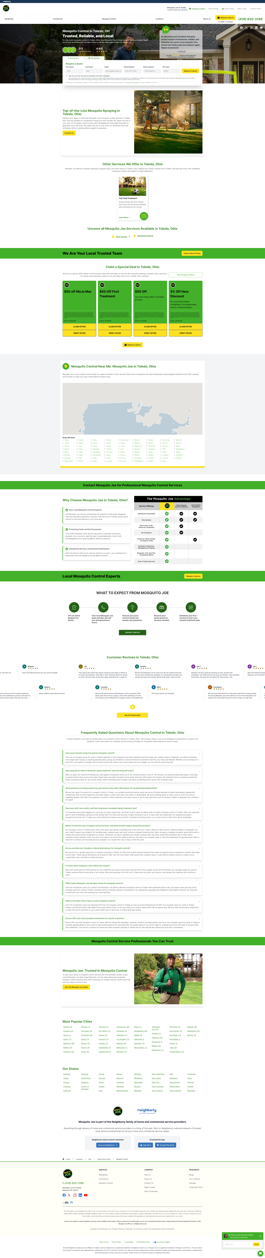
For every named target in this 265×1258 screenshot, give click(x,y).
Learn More (124, 217)
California (67, 1091)
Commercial (57, 19)
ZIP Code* (166, 67)
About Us (207, 19)
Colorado (84, 1074)
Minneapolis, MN (140, 1031)
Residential (9, 19)
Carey (80, 446)
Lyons (122, 449)
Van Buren (165, 458)
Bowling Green (69, 461)
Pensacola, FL (157, 1042)
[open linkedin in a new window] (256, 28)
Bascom (67, 446)
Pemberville (151, 446)
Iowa (100, 1091)
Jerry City (109, 452)
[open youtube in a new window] (261, 28)
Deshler (81, 461)
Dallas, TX (85, 1039)
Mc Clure (123, 458)
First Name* (70, 67)
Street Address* (148, 67)
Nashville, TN (139, 1043)
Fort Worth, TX (104, 1031)
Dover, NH (85, 1052)
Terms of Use (103, 1242)
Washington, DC (193, 1031)
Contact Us (69, 133)
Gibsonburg (96, 449)
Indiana (101, 1086)
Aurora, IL (67, 1035)
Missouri (137, 1086)
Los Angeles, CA (122, 1039)
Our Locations (194, 1179)
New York (156, 1082)
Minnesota (138, 1078)
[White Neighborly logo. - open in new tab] (7, 1)
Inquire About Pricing (192, 253)
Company (148, 1170)
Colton (80, 449)
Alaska (66, 1078)
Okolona (150, 440)
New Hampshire (158, 1074)
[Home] (64, 1159)
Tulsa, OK (173, 1048)
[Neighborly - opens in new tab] (71, 1202)
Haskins (108, 440)
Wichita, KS (191, 1035)
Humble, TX (103, 1043)
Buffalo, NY (67, 1048)
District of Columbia (85, 1087)
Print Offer (79, 333)
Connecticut (86, 1078)
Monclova (137, 449)
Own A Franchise (151, 1191)
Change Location (198, 9)
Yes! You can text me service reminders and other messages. (89, 76)
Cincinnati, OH (86, 1031)
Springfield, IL (175, 1039)
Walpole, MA (192, 1027)
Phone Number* (129, 67)
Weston (178, 452)
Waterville (179, 440)
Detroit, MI (85, 1048)
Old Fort (150, 443)
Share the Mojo (213, 9)
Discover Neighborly (108, 1145)
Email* (107, 67)
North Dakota (157, 1091)
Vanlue (164, 461)
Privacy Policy (98, 79)
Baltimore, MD (68, 1043)
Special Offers (229, 9)
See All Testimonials (132, 715)
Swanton (164, 443)
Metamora (137, 443)
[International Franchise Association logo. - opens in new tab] (66, 1203)
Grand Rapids (96, 452)
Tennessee (191, 1074)
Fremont (95, 446)
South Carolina (175, 1091)
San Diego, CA (175, 1035)
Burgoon (81, 443)
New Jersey (156, 1078)
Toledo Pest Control (103, 1159)
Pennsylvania (175, 1082)
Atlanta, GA (67, 1027)
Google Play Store (166, 1145)
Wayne (178, 446)
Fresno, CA (103, 1035)
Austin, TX (67, 1039)
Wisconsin (191, 1091)
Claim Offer (79, 327)
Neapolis (136, 455)
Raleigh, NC (156, 1046)
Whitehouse (179, 455)
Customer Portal (255, 9)
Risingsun (151, 455)
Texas (189, 1078)
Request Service (132, 632)
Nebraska (138, 1091)
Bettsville (67, 455)
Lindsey (122, 443)
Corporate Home (195, 1187)
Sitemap (192, 1183)
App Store (146, 1145)
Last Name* (89, 67)
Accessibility (129, 1242)
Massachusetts (122, 1091)
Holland (108, 446)
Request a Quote (227, 18)
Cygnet (81, 455)
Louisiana (120, 1082)
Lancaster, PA (121, 1031)
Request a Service (193, 576)
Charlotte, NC (68, 1052)
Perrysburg (151, 449)
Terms (89, 79)
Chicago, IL (85, 1027)
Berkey (67, 452)
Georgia (102, 1078)
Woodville (179, 458)
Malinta (122, 452)
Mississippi (138, 1082)
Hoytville (109, 449)
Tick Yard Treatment (128, 198)
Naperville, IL (139, 1039)
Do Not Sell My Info (143, 1242)
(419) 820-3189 (250, 19)
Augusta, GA (68, 1031)
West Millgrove (180, 449)
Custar (80, 452)
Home (68, 1159)
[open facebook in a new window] (241, 28)
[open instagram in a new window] (251, 28)
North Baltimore (138, 461)
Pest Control (121, 237)
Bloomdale (68, 458)
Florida (101, 1074)
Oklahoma (173, 1078)
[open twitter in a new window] (246, 28)
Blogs (191, 1175)
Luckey (122, 446)
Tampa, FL (174, 1043)
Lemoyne (109, 461)
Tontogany (165, 455)
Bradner (81, 440)
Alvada (67, 440)
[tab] (73, 58)
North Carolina (157, 1086)
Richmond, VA (175, 1027)
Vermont (190, 1082)
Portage (150, 452)
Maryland (120, 1086)
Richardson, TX (158, 1050)
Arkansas (66, 1086)
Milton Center (138, 446)
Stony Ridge (165, 440)
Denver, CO (85, 1043)
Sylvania (164, 446)
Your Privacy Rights (163, 1242)
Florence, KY (104, 1027)
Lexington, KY (121, 1035)
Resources (194, 1170)
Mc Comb (123, 461)
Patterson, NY (157, 1038)
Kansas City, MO (122, 1027)
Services (103, 1170)
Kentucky (120, 1078)
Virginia (190, 1086)
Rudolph (150, 461)
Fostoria (95, 443)
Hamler (95, 461)
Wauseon (178, 443)
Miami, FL (138, 1027)
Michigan (137, 1074)
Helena (108, 443)
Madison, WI (121, 1043)
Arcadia (67, 443)
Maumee (122, 455)
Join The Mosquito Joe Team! (76, 987)
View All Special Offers (185, 275)
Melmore (136, 440)
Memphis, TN (121, 1052)
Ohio (171, 1074)
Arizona (66, 1082)
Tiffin (163, 449)
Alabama (66, 1074)
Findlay (95, 440)
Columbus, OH (86, 1035)
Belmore (67, 449)
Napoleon (137, 452)
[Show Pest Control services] (129, 236)
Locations (160, 19)
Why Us (147, 1175)
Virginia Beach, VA (177, 1052)
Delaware (84, 1082)
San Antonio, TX (176, 1031)
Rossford (150, 458)
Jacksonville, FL (105, 1052)
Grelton (95, 458)
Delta (80, 458)
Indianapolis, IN (105, 1048)
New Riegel (137, 458)
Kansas (108, 455)
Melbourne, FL (122, 1048)
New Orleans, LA (140, 1048)
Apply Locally (242, 9)
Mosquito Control (109, 19)
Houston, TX (103, 1039)
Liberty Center (124, 440)
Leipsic (108, 458)
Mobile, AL (138, 1035)
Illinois (101, 1082)
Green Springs (97, 455)
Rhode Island (175, 1086)
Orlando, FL (156, 1033)
